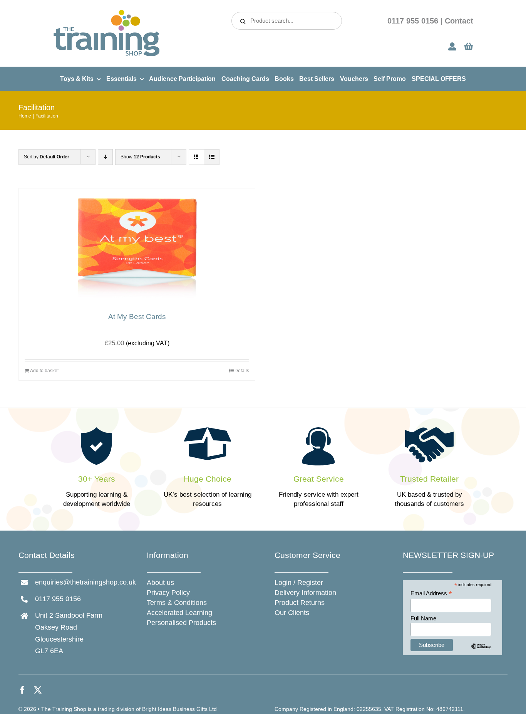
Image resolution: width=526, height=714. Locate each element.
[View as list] (211, 157)
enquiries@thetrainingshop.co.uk (85, 582)
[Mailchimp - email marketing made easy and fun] (481, 651)
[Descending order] (105, 157)
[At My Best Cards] (137, 246)
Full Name (423, 618)
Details (242, 370)
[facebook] (22, 690)
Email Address (431, 594)
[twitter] (38, 690)
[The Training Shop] (107, 12)
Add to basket (44, 370)
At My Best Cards (137, 316)
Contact (459, 21)
